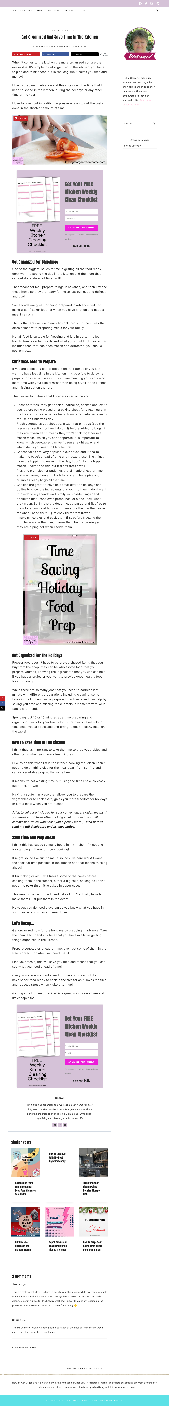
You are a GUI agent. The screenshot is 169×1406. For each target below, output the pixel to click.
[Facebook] (140, 3)
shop (39, 10)
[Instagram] (152, 3)
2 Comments (68, 30)
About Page (26, 10)
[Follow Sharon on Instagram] (60, 1125)
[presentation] (25, 1162)
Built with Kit (81, 246)
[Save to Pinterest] (2, 698)
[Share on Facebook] (2, 703)
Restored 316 (116, 1400)
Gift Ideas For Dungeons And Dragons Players (23, 1246)
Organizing (54, 10)
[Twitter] (146, 3)
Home (13, 10)
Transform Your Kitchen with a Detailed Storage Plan (91, 1188)
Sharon (56, 30)
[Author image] (46, 30)
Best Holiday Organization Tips (52, 46)
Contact (82, 10)
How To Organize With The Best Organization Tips (57, 1157)
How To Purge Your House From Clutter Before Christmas (92, 1246)
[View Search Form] (157, 10)
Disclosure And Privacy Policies (84, 1368)
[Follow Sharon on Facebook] (54, 1125)
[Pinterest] (158, 3)
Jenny (16, 1284)
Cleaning (69, 10)
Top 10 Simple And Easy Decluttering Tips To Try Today (58, 1246)
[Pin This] (20, 118)
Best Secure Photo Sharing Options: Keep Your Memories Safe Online (25, 1188)
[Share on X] (2, 708)
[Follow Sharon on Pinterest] (65, 1125)
